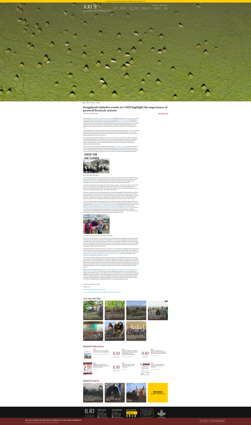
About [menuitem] (115, 8)
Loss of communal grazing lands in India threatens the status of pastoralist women (102, 292)
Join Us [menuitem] (166, 8)
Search (156, 5)
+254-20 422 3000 (102, 414)
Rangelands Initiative (131, 118)
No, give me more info (217, 421)
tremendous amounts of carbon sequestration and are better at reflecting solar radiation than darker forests (107, 207)
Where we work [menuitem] (134, 8)
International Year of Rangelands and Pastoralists (104, 204)
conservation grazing (119, 146)
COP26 (121, 120)
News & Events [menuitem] (146, 8)
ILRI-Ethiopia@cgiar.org (118, 417)
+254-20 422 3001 (102, 416)
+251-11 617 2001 (117, 416)
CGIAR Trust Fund (147, 415)
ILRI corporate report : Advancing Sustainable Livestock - (125, 1)
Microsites (164, 5)
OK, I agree (204, 421)
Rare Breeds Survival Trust (124, 121)
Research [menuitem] (123, 8)
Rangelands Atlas (92, 180)
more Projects (158, 393)
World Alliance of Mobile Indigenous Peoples (103, 118)
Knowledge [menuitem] (157, 8)
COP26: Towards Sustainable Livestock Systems (94, 289)
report (131, 243)
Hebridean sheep (131, 130)
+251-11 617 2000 (117, 414)
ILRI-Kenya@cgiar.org (103, 417)
